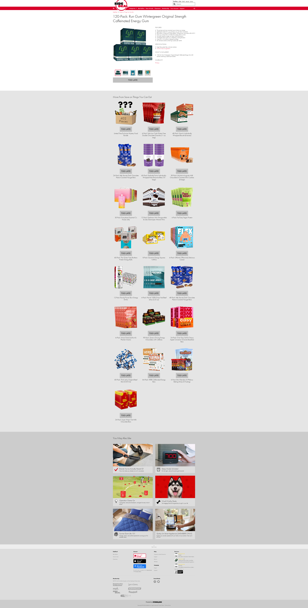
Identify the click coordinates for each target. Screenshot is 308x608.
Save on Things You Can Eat (126, 12)
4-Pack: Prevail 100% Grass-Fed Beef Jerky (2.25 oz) (154, 298)
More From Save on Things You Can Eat (132, 97)
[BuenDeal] (134, 592)
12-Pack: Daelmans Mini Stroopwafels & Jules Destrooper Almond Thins (154, 218)
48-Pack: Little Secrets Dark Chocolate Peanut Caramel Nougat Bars (182, 298)
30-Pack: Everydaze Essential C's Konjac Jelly (126, 218)
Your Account (174, 8)
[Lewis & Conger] (134, 584)
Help (155, 551)
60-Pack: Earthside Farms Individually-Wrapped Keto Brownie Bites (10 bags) (153, 177)
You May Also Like (122, 438)
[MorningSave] (134, 588)
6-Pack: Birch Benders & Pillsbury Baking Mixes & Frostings (182, 381)
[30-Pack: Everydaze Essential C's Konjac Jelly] (126, 210)
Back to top (154, 547)
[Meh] (119, 588)
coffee (179, 1)
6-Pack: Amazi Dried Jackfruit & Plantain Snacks (125, 338)
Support (182, 8)
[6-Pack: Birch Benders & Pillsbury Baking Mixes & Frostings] (182, 372)
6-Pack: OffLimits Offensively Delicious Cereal (182, 258)
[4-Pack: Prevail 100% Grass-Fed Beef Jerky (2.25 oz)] (154, 290)
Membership (165, 8)
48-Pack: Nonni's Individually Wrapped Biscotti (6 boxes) (182, 134)
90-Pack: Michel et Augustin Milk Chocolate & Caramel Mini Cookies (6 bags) (182, 177)
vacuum (187, 1)
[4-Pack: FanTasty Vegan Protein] (182, 210)
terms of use (149, 570)
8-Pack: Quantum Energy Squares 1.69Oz (154, 258)
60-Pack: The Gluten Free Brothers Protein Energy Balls (125, 258)
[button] (113, 8)
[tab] (118, 73)
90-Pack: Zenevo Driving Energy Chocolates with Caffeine (154, 338)
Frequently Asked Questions (160, 554)
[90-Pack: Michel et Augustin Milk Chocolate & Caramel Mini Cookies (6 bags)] (182, 167)
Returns (155, 559)
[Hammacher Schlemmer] (119, 584)
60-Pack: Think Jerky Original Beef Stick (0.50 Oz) (125, 381)
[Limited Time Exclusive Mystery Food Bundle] (126, 125)
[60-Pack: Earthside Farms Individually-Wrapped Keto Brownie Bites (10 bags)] (154, 167)
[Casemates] (127, 595)
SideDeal (115, 12)
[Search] (174, 4)
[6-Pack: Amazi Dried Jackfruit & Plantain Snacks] (126, 330)
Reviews (177, 551)
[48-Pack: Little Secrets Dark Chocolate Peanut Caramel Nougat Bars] (182, 290)
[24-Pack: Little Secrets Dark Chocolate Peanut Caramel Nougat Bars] (126, 167)
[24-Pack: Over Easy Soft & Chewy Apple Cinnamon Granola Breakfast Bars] (182, 330)
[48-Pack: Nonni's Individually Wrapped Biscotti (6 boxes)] (182, 125)
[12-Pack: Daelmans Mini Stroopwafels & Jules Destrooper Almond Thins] (154, 210)
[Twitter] (158, 581)
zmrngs (191, 1)
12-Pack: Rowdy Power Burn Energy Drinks (126, 298)
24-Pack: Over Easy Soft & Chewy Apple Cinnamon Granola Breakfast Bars (182, 339)
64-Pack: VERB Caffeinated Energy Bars (153, 381)
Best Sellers (141, 8)
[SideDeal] (119, 592)
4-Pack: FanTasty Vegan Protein (182, 217)
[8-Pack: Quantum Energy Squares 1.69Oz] (154, 250)
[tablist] (133, 72)
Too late (133, 80)
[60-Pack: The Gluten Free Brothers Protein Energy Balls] (126, 250)
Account (135, 551)
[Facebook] (155, 581)
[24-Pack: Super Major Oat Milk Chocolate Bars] (126, 412)
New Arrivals (149, 8)
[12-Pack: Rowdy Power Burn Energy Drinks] (126, 290)
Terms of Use (168, 605)
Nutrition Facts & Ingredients (163, 48)
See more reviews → (179, 569)
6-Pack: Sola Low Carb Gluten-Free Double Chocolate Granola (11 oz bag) (154, 135)
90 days (157, 63)
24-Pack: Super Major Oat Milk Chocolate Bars (126, 421)
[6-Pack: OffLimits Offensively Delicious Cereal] (182, 250)
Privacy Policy (161, 605)
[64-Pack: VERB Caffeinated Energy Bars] (154, 372)
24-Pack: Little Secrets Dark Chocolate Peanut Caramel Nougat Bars (126, 176)
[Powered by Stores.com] (154, 602)
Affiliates (156, 561)
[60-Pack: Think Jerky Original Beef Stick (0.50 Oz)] (126, 372)
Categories (132, 8)
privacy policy (138, 571)
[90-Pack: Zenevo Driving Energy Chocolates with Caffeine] (154, 330)
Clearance (157, 8)
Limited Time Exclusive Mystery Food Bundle (126, 134)
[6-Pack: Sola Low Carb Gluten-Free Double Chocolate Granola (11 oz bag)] (154, 125)
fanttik (183, 1)
